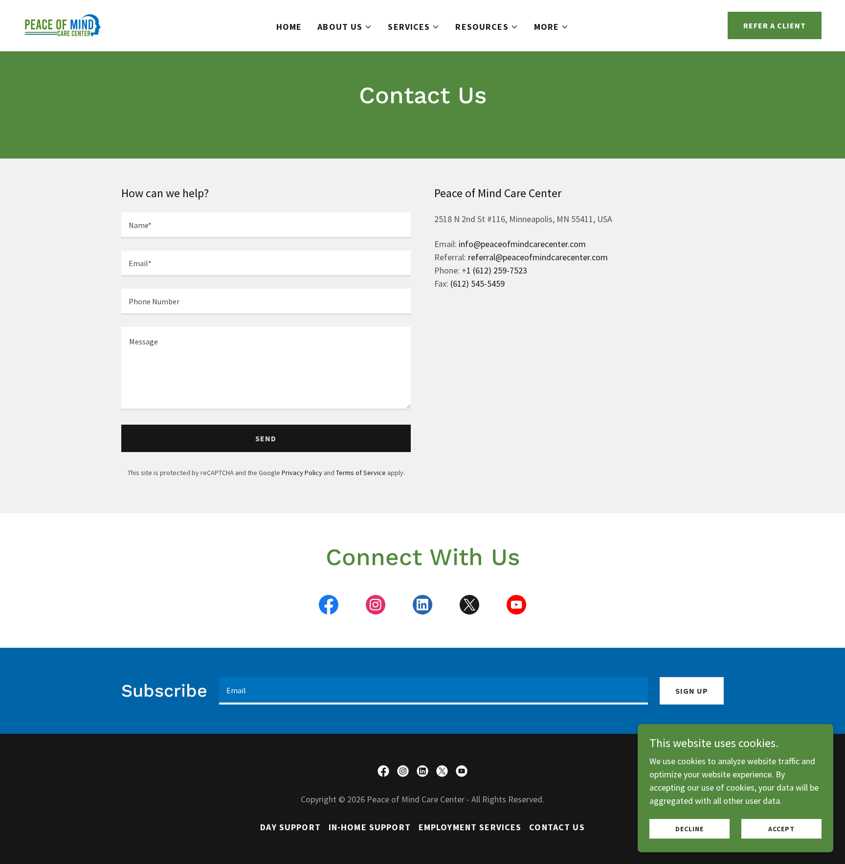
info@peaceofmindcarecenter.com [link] (522, 244)
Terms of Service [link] (361, 472)
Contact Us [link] (556, 827)
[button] (344, 27)
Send (265, 438)
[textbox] (266, 225)
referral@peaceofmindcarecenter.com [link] (538, 257)
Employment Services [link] (470, 827)
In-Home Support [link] (370, 827)
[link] (62, 24)
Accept (781, 828)
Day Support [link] (290, 827)
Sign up (691, 691)
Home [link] (289, 26)
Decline (689, 828)
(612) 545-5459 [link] (477, 283)
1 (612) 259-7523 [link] (497, 270)
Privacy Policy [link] (302, 472)
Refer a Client (774, 25)
